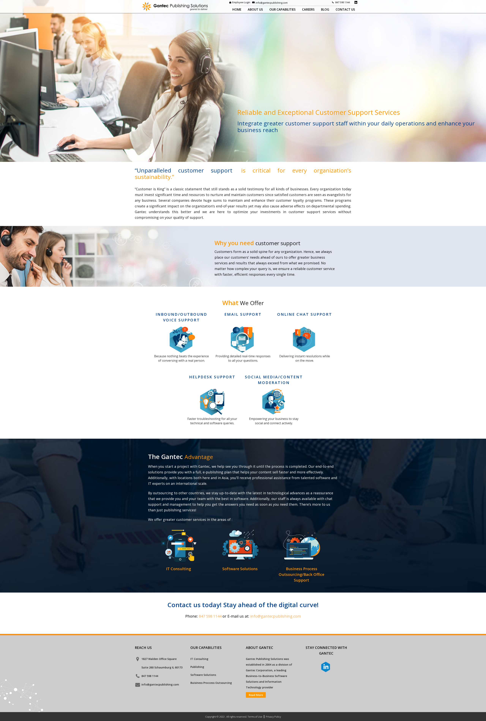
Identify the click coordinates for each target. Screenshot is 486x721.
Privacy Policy (273, 716)
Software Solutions (203, 675)
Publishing (197, 667)
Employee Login (241, 2)
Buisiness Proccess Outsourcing (211, 683)
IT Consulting (199, 659)
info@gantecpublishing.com (272, 2)
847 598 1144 (342, 2)
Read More (256, 695)
